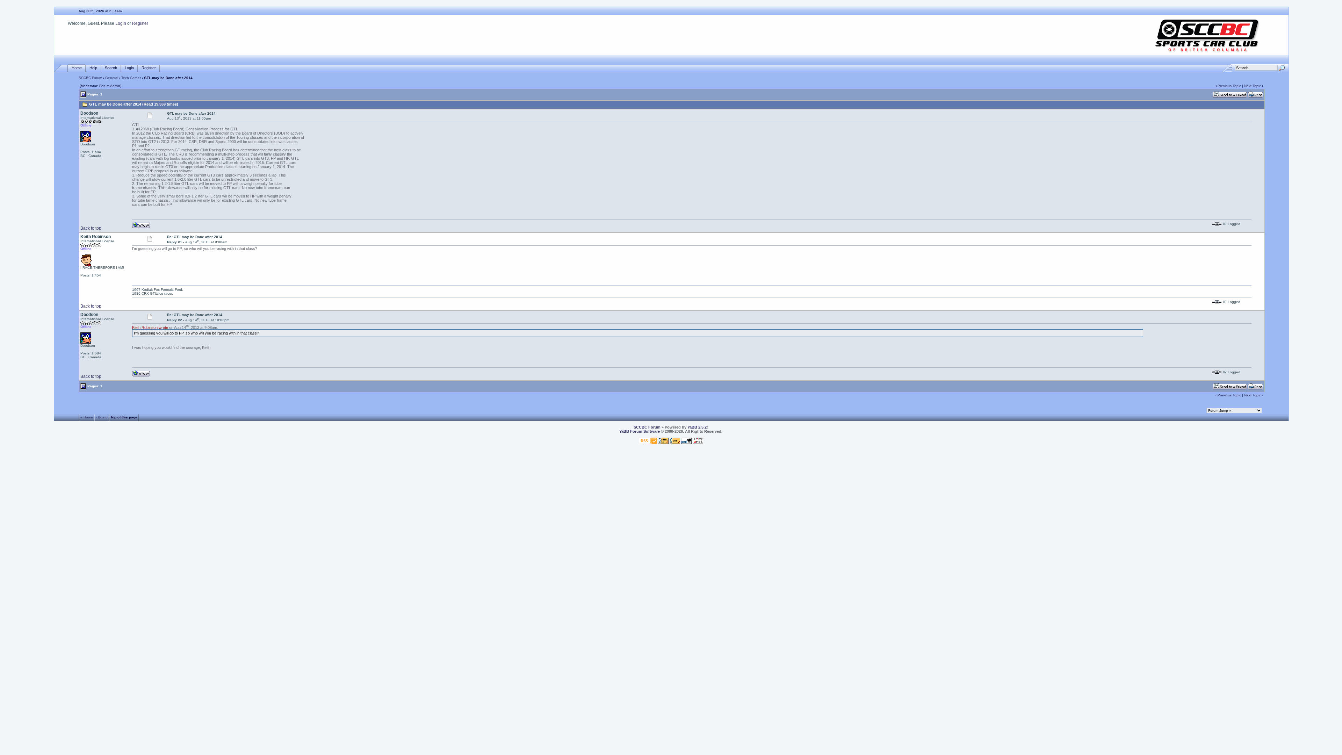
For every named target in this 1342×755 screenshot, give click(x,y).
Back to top (90, 228)
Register (140, 23)
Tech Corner (131, 78)
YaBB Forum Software (639, 431)
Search (111, 68)
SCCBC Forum (90, 78)
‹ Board (102, 417)
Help (93, 68)
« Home (86, 417)
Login (120, 23)
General (111, 78)
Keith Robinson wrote (150, 327)
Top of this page (123, 417)
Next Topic (1252, 86)
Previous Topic (1229, 86)
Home (77, 68)
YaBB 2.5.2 (697, 427)
